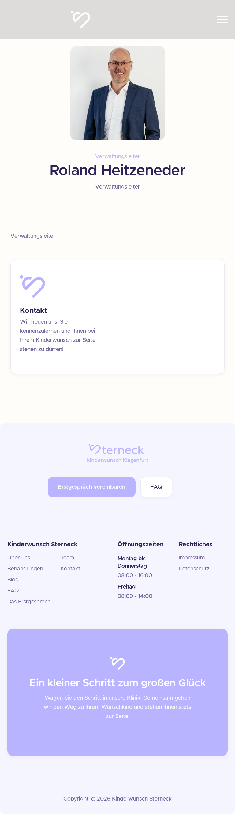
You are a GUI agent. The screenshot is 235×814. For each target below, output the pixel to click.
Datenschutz (194, 569)
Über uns (18, 558)
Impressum (192, 558)
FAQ (156, 487)
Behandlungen (25, 569)
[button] (222, 19)
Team (67, 558)
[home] (80, 19)
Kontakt (70, 569)
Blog (13, 580)
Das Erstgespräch (28, 602)
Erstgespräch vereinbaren (91, 487)
